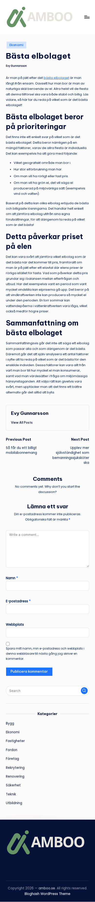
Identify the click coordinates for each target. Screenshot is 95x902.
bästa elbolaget (56, 78)
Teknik (11, 794)
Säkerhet (13, 785)
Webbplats (15, 624)
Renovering (15, 776)
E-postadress (18, 601)
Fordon (11, 750)
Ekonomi (16, 45)
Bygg (10, 723)
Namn (12, 578)
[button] (22, 422)
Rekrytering (15, 767)
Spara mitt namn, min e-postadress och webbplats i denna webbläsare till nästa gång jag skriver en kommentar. (45, 653)
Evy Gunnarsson (29, 413)
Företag (12, 758)
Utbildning (14, 803)
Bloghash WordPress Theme (47, 894)
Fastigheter (15, 741)
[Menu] (86, 17)
